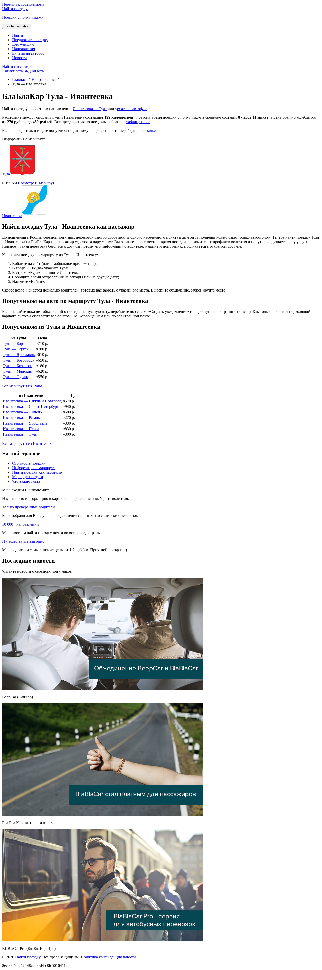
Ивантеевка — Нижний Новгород (32, 401)
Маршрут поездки (27, 477)
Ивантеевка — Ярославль (25, 423)
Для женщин (23, 44)
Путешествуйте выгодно (23, 541)
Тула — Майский (17, 371)
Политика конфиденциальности (108, 957)
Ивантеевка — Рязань (21, 417)
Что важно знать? (27, 481)
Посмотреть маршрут (36, 183)
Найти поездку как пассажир (37, 472)
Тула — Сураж (15, 377)
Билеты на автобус (28, 53)
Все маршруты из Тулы (22, 386)
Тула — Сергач (15, 349)
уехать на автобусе (131, 109)
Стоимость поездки (29, 463)
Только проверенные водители (28, 507)
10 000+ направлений (20, 524)
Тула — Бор (13, 343)
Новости (19, 58)
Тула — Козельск (17, 366)
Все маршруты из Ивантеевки (28, 443)
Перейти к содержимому (23, 4)
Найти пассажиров (18, 66)
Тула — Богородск (18, 360)
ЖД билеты (35, 71)
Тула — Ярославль (19, 354)
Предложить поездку (30, 40)
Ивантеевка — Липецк (22, 412)
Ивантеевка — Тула (90, 109)
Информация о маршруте (33, 468)
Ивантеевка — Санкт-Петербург (31, 406)
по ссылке (147, 130)
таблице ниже (138, 122)
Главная (19, 79)
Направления (23, 49)
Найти (17, 35)
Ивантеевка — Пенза (21, 429)
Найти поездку (27, 957)
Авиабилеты (13, 71)
